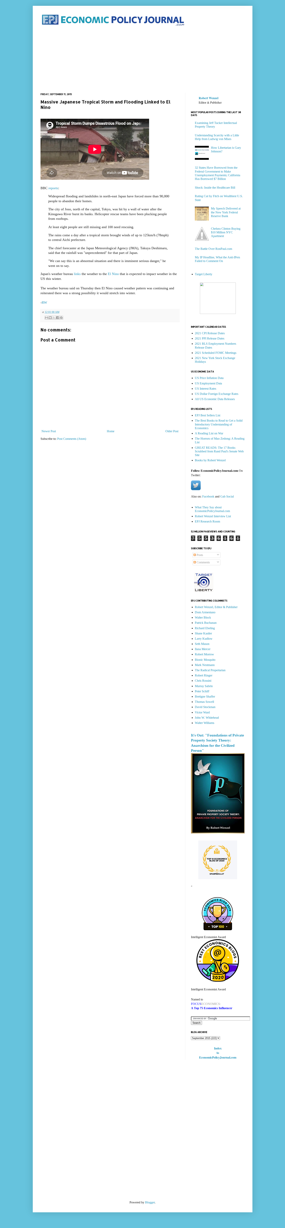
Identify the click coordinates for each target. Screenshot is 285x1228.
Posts (199, 555)
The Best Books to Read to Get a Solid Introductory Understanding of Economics (219, 424)
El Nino (113, 274)
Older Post (171, 431)
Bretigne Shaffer (205, 696)
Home (110, 431)
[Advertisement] (143, 60)
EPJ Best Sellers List (207, 415)
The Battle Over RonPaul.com (213, 248)
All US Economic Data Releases (215, 399)
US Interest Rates (205, 388)
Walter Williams (204, 722)
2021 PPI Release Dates (209, 338)
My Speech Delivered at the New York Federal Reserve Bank (226, 212)
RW (44, 302)
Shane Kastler (203, 633)
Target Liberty (203, 274)
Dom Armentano (205, 612)
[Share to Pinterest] (61, 318)
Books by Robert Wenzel (210, 460)
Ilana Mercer (202, 649)
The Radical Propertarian (210, 670)
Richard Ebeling (205, 628)
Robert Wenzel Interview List (213, 516)
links (77, 274)
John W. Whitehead (207, 717)
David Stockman (205, 707)
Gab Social (227, 496)
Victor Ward (202, 712)
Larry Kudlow (203, 638)
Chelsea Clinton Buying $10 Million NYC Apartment (225, 232)
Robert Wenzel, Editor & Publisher (216, 607)
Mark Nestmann (205, 665)
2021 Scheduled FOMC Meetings (215, 352)
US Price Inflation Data (209, 378)
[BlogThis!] (50, 318)
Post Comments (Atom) (71, 438)
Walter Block (203, 617)
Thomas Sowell (204, 701)
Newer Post (48, 431)
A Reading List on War (209, 433)
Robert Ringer (203, 675)
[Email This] (46, 318)
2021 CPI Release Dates (210, 333)
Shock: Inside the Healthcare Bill (215, 187)
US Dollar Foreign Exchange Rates (216, 393)
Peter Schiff (202, 691)
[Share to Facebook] (58, 318)
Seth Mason (202, 643)
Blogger (150, 1202)
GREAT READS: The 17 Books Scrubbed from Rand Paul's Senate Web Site (219, 451)
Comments (203, 562)
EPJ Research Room (207, 521)
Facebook (208, 496)
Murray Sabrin (204, 686)
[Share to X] (54, 318)
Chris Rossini (203, 680)
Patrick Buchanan (206, 622)
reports (53, 188)
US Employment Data (208, 383)
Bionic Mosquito (205, 659)
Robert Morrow (204, 654)
